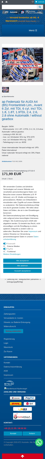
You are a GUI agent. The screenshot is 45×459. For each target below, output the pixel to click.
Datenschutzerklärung (13, 367)
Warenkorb (8, 347)
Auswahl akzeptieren (22, 271)
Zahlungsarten (9, 314)
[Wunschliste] (32, 2)
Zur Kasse (8, 351)
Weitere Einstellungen (11, 254)
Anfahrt (32, 433)
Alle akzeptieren (22, 261)
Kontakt (7, 363)
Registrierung (9, 339)
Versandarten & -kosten (13, 318)
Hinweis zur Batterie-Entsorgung (17, 322)
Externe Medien (13, 246)
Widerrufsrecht (10, 326)
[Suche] (40, 7)
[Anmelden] (2, 2)
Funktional (11, 251)
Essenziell (11, 243)
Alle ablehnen (22, 266)
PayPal (10, 249)
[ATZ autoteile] (22, 12)
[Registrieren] (7, 2)
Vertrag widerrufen (13, 331)
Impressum (8, 375)
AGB (6, 371)
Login (6, 343)
